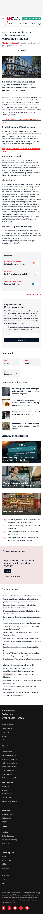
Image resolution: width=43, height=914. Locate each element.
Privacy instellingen (9, 902)
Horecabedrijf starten (9, 767)
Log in (8, 571)
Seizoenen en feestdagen (10, 801)
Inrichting (5, 843)
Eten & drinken (7, 782)
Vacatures (5, 732)
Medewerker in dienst (9, 759)
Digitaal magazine (8, 724)
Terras (4, 826)
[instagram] (21, 908)
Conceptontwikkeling (9, 840)
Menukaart (5, 786)
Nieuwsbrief (8, 710)
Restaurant (5, 876)
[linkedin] (15, 908)
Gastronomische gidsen (10, 778)
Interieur (5, 832)
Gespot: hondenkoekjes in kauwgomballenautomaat (21, 623)
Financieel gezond (8, 770)
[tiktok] (27, 908)
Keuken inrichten (8, 836)
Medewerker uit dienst (9, 763)
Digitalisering (6, 818)
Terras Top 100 (8, 853)
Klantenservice (7, 728)
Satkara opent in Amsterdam (13, 695)
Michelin (5, 856)
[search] (39, 24)
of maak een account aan (12, 576)
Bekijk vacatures (32, 294)
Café (3, 879)
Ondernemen (7, 752)
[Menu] (3, 18)
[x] (9, 908)
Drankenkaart (7, 794)
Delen (23, 50)
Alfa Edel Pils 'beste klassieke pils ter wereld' (18, 665)
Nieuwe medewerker (9, 755)
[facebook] (3, 908)
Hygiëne (4, 822)
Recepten (5, 790)
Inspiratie (5, 869)
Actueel (5, 746)
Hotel (3, 883)
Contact (4, 736)
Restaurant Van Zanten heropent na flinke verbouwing (22, 596)
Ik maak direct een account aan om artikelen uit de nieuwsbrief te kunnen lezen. (23, 328)
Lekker (4, 864)
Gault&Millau (6, 860)
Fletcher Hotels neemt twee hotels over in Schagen (20, 692)
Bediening (6, 810)
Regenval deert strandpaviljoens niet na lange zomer (21, 638)
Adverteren (5, 740)
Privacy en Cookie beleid (28, 900)
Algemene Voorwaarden (10, 900)
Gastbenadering (7, 814)
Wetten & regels (7, 774)
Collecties (7, 714)
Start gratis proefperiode (32, 18)
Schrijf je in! (21, 340)
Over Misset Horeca (13, 718)
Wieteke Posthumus (10, 43)
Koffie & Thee (6, 797)
